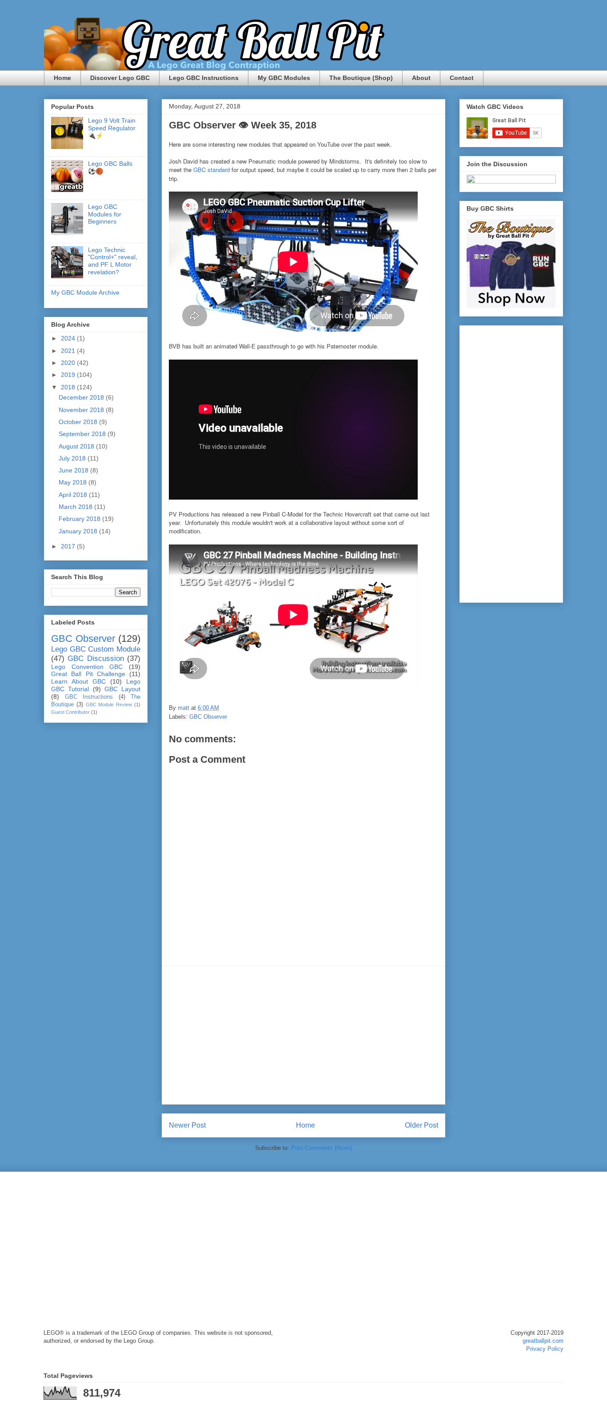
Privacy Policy (544, 1348)
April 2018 (74, 494)
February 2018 (80, 518)
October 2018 (79, 421)
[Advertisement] (303, 1035)
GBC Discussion (96, 658)
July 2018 (73, 458)
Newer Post (187, 1125)
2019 (69, 374)
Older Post (421, 1125)
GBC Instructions (89, 697)
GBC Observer (208, 716)
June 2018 (74, 470)
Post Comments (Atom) (321, 1148)
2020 (69, 362)
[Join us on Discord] (511, 181)
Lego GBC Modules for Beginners (104, 214)
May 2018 (73, 482)
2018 (69, 387)
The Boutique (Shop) (361, 77)
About (421, 77)
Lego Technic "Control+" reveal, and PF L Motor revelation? (112, 261)
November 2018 (82, 409)
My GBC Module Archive (85, 292)
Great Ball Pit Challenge (88, 673)
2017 (69, 546)
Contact (462, 77)
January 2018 (79, 531)
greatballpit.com (543, 1340)
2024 (69, 338)
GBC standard (211, 169)
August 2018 (77, 446)
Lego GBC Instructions (204, 77)
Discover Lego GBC (120, 77)
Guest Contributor (70, 712)
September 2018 (83, 433)
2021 (69, 350)
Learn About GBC (78, 681)
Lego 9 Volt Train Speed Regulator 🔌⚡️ (112, 128)
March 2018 (76, 506)
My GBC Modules (284, 77)
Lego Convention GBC (87, 666)
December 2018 (82, 397)
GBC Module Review (109, 704)
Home (62, 77)
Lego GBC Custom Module (95, 649)
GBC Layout (122, 688)
